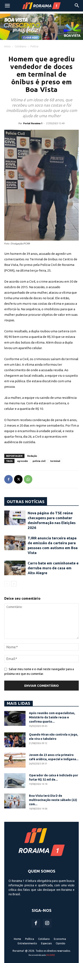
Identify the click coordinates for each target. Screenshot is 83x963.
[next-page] (13, 583)
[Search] (77, 5)
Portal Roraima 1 (32, 123)
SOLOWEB (50, 955)
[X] (18, 479)
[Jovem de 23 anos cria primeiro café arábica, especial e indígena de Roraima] (15, 760)
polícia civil (39, 461)
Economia (60, 939)
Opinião (60, 943)
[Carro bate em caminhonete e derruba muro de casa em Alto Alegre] (15, 568)
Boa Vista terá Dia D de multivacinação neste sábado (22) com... (53, 800)
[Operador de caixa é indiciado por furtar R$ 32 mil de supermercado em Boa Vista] (15, 780)
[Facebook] (8, 479)
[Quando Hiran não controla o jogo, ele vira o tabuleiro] (15, 739)
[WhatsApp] (28, 479)
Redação (32, 456)
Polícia (34, 46)
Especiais (46, 943)
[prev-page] (7, 583)
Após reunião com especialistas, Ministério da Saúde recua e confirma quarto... (52, 717)
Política (29, 939)
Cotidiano (20, 46)
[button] (7, 5)
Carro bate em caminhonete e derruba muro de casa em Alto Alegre (53, 568)
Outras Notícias (25, 501)
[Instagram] (47, 923)
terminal (55, 461)
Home (17, 939)
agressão (22, 461)
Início (7, 46)
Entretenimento (27, 943)
